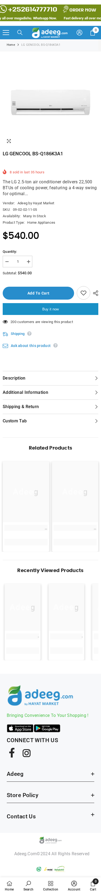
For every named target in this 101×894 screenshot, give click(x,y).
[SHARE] (94, 293)
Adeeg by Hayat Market (36, 203)
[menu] (6, 32)
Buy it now (50, 309)
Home (11, 45)
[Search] (20, 32)
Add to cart (38, 293)
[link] (26, 528)
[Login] (79, 32)
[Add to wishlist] (83, 293)
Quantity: (10, 252)
